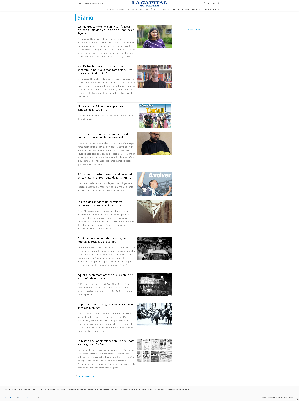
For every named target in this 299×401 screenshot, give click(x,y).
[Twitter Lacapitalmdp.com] (208, 3)
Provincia (121, 9)
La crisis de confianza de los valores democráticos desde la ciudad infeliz (100, 203)
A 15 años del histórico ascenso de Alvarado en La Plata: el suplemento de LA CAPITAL (105, 175)
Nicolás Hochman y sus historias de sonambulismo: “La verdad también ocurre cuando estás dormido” (104, 69)
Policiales (164, 9)
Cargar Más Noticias (86, 376)
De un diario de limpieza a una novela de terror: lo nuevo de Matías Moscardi (103, 135)
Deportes (132, 9)
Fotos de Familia (189, 9)
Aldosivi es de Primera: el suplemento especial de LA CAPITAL (101, 108)
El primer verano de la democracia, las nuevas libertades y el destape (101, 240)
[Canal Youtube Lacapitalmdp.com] (213, 3)
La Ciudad (110, 9)
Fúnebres (217, 9)
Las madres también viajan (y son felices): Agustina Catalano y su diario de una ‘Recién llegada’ (105, 30)
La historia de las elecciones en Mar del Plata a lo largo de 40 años (106, 342)
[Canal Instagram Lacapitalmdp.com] (218, 3)
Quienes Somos (32, 398)
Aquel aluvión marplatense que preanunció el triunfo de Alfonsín (105, 276)
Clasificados (205, 9)
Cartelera (175, 9)
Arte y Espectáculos (148, 9)
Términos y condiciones (47, 398)
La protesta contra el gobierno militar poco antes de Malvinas (105, 306)
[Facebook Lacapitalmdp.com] (204, 3)
